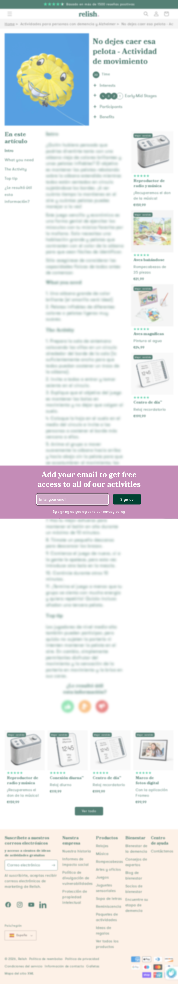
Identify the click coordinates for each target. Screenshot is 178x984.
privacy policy (114, 511)
